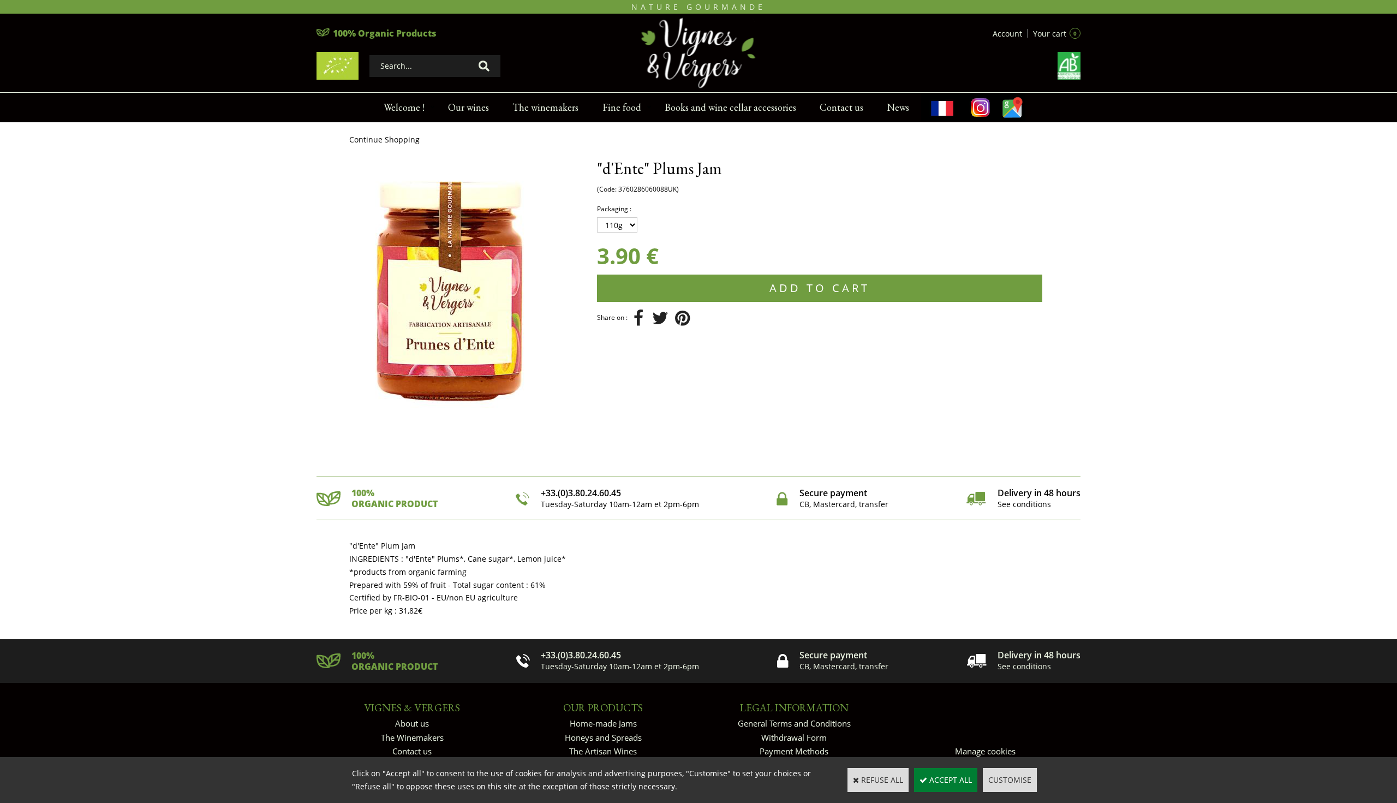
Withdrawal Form (794, 737)
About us (412, 723)
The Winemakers (412, 737)
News (898, 107)
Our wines (468, 107)
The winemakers (545, 107)
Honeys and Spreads (603, 737)
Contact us (841, 107)
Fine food (621, 107)
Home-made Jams (603, 723)
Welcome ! (404, 107)
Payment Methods (794, 751)
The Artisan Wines (603, 751)
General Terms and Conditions (794, 723)
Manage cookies (985, 751)
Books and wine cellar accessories (730, 107)
